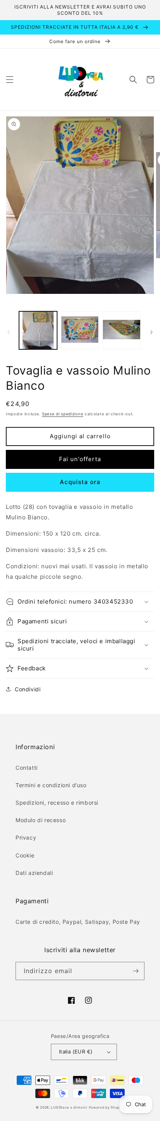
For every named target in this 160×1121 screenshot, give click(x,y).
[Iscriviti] (135, 971)
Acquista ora (80, 482)
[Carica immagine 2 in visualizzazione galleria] (80, 330)
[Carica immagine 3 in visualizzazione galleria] (122, 330)
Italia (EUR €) (76, 1051)
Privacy (26, 837)
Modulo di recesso (41, 820)
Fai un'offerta (80, 459)
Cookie (25, 855)
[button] (9, 79)
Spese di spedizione (62, 413)
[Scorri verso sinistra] (8, 332)
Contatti (27, 767)
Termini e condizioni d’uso (51, 785)
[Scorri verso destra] (151, 332)
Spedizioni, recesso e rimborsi (57, 802)
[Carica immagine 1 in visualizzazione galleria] (38, 330)
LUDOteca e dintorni (69, 1107)
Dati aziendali (34, 872)
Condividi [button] (27, 689)
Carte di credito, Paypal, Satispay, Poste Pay (78, 921)
